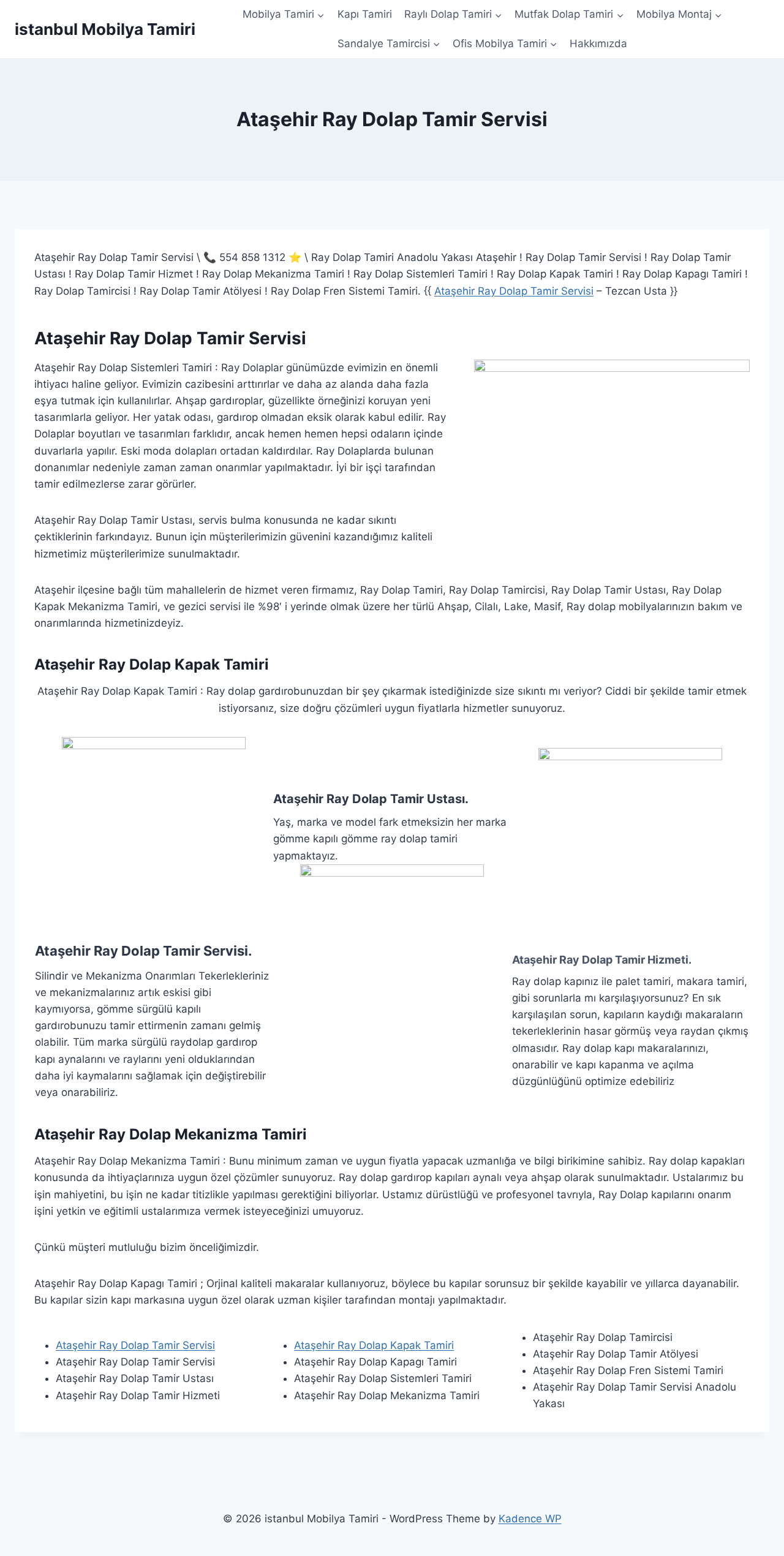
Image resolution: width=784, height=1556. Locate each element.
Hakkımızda (598, 43)
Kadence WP (530, 1519)
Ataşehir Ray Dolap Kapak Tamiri (374, 1345)
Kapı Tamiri (364, 14)
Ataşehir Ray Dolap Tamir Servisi (514, 291)
